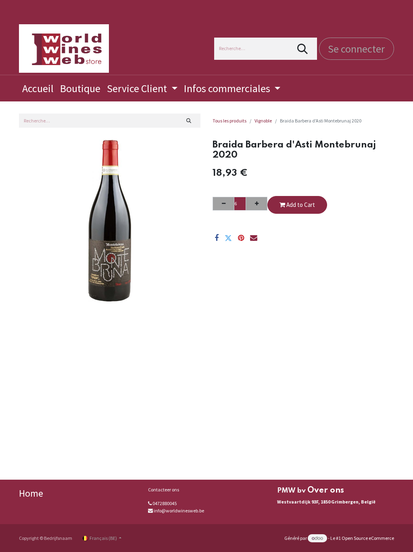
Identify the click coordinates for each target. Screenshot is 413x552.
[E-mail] (253, 238)
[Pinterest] (241, 238)
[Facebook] (217, 238)
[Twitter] (228, 238)
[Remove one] (223, 204)
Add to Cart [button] (300, 205)
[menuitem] (38, 88)
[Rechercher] (302, 49)
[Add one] (256, 204)
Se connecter (356, 48)
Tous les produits (229, 121)
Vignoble (263, 121)
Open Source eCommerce (368, 538)
